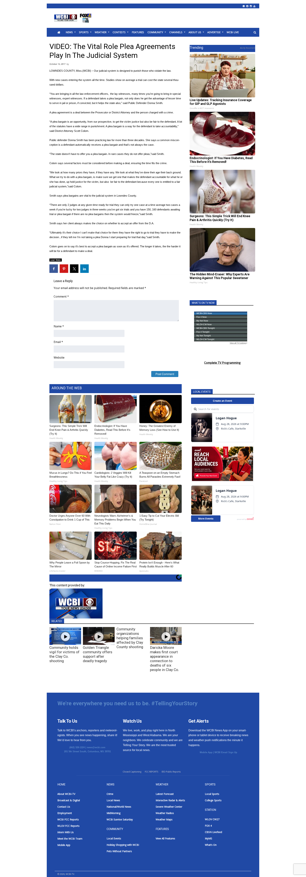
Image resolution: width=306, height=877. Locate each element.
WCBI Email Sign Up (225, 752)
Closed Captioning (132, 771)
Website (59, 357)
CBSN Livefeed (213, 832)
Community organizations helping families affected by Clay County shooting (130, 638)
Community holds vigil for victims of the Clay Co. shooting (64, 654)
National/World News (119, 806)
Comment (61, 296)
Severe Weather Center (169, 806)
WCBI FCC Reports (68, 819)
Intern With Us (65, 832)
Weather (100, 32)
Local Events (114, 838)
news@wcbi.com (96, 747)
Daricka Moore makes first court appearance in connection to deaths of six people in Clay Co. (164, 658)
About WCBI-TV (66, 794)
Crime (110, 794)
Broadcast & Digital (68, 800)
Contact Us (63, 806)
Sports (84, 32)
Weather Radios (165, 813)
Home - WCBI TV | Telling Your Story (73, 18)
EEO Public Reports (171, 771)
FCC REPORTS (151, 771)
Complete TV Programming (222, 363)
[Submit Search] (254, 32)
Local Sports (212, 794)
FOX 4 (208, 825)
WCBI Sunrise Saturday (120, 819)
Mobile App (206, 752)
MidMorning (113, 813)
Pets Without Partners (119, 851)
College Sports (213, 800)
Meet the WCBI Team (69, 838)
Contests (119, 32)
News (69, 32)
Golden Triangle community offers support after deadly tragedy (97, 654)
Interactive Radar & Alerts (170, 800)
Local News (55, 260)
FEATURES (138, 32)
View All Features (165, 838)
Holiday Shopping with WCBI (123, 844)
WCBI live (233, 32)
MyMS (208, 838)
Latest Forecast (165, 794)
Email (58, 342)
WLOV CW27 (212, 819)
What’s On (211, 844)
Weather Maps (164, 819)
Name (59, 326)
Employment (64, 813)
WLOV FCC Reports (68, 825)
